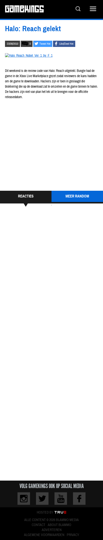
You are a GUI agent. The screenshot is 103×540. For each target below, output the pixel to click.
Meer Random (77, 196)
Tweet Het (45, 44)
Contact (38, 525)
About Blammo (59, 525)
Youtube (60, 498)
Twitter (42, 498)
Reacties (26, 196)
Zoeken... (78, 9)
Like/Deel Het (66, 44)
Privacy (73, 535)
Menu (93, 9)
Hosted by (45, 512)
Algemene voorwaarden (44, 535)
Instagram (24, 498)
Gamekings (24, 9)
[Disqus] (51, 277)
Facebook (79, 498)
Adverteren (52, 530)
